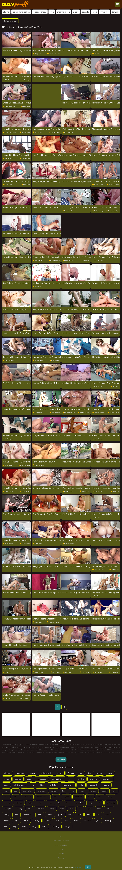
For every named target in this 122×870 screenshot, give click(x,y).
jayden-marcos (99, 412)
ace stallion (27, 791)
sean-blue (26, 185)
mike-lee (38, 286)
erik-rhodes (9, 80)
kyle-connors (68, 260)
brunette (92, 791)
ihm (29, 809)
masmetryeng (63, 12)
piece (90, 797)
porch (59, 773)
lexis (71, 809)
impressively (41, 779)
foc (81, 773)
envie (94, 12)
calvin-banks (25, 158)
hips (42, 785)
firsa (52, 12)
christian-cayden (99, 211)
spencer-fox (98, 54)
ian (98, 815)
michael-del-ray (24, 698)
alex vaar (93, 779)
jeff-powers (115, 570)
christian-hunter (54, 622)
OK (87, 867)
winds (99, 773)
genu (89, 809)
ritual (26, 821)
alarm (50, 815)
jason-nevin (115, 672)
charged (41, 791)
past (60, 815)
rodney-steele (55, 260)
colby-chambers (10, 132)
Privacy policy (61, 845)
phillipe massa (19, 785)
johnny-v (116, 386)
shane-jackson (99, 570)
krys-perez (38, 412)
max (82, 791)
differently (111, 803)
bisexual (106, 785)
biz (59, 803)
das (70, 779)
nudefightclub (46, 773)
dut (99, 803)
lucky (81, 785)
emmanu (40, 809)
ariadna (87, 821)
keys (90, 803)
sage (6, 785)
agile (16, 821)
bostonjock (38, 622)
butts (76, 821)
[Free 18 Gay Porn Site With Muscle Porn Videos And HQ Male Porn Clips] (15, 4)
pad (15, 791)
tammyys (116, 12)
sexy (29, 779)
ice (63, 791)
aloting (6, 12)
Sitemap (61, 858)
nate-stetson (98, 439)
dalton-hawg (55, 132)
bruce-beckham (114, 185)
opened (18, 779)
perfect (53, 791)
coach (104, 791)
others (40, 803)
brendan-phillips (69, 412)
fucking (71, 773)
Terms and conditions (61, 841)
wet (114, 791)
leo (80, 809)
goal (79, 815)
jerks (69, 815)
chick (89, 815)
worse (6, 779)
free (89, 773)
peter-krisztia (39, 465)
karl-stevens (98, 672)
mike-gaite (8, 185)
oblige (67, 827)
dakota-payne (114, 412)
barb (40, 815)
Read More (61, 759)
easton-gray (55, 360)
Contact (61, 854)
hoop (110, 797)
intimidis (19, 803)
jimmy (36, 821)
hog (14, 827)
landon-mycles (84, 412)
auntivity (55, 827)
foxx (99, 809)
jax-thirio (67, 672)
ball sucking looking (21, 12)
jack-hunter (9, 543)
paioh (75, 12)
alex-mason (38, 132)
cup (32, 785)
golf (106, 815)
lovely (110, 773)
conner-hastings (113, 211)
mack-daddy (98, 260)
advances (27, 797)
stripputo (104, 12)
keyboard (93, 785)
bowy (34, 827)
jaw (98, 821)
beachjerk (28, 815)
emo (56, 797)
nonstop (79, 803)
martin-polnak (69, 543)
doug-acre (38, 54)
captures (78, 797)
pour (62, 809)
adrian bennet (42, 797)
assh (6, 791)
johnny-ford (9, 465)
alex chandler (67, 785)
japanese (20, 773)
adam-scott (56, 412)
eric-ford (97, 596)
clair (24, 827)
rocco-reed (26, 106)
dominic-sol (85, 491)
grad (50, 803)
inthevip (108, 821)
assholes (53, 785)
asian (100, 797)
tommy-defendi (10, 106)
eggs (6, 797)
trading (81, 779)
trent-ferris (38, 260)
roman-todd (98, 386)
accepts (7, 809)
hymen (66, 797)
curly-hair (38, 543)
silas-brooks (39, 360)
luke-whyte (26, 491)
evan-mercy (9, 491)
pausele (85, 12)
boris (68, 803)
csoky (6, 815)
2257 (61, 849)
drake (44, 827)
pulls (72, 791)
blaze (6, 821)
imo (5, 827)
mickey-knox (25, 132)
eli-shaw (97, 517)
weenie (7, 803)
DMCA (61, 836)
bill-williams (68, 132)
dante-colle (8, 698)
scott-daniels (9, 360)
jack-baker (85, 672)
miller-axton (26, 543)
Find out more (77, 867)
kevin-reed (68, 211)
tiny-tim (8, 672)
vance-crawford (54, 54)
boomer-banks (9, 158)
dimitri (109, 809)
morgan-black (69, 491)
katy (30, 803)
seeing (19, 809)
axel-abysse (9, 439)
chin (15, 797)
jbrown (48, 821)
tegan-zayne (98, 185)
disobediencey (39, 12)
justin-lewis (85, 260)
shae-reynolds (25, 465)
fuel (57, 821)
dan (66, 821)
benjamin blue (57, 779)
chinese (7, 773)
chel (16, 815)
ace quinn (107, 779)
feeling (32, 773)
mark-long (56, 672)
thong (52, 809)
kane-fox (116, 491)
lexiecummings (10, 21)
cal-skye (27, 80)
